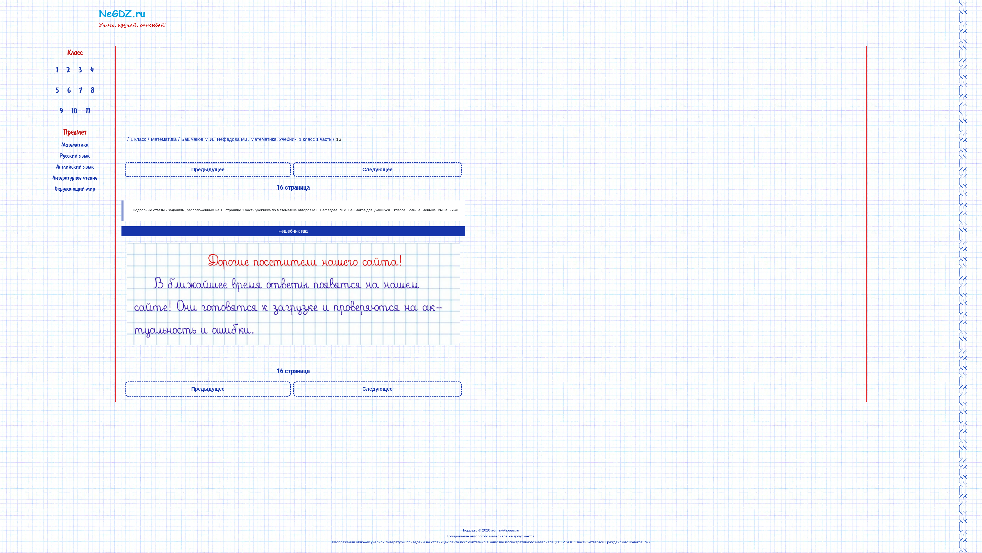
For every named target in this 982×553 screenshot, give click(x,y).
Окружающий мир (75, 189)
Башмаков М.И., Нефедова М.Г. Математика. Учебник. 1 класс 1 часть (256, 139)
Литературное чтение (74, 178)
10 (74, 111)
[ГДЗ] (123, 139)
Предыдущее (208, 169)
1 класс (138, 139)
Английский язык (75, 167)
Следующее (377, 169)
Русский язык (75, 156)
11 (88, 111)
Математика (74, 145)
